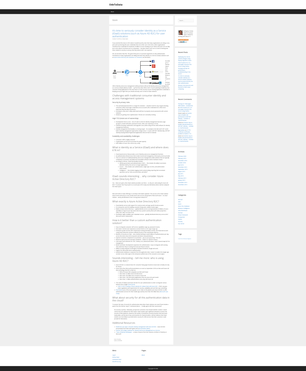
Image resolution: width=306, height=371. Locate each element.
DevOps (180, 212)
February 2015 (182, 178)
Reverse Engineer (187, 238)
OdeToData (115, 4)
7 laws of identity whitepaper (124, 332)
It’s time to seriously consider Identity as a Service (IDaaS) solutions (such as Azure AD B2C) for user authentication (139, 33)
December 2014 (182, 182)
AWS (179, 202)
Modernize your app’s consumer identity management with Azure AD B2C (136, 327)
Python (180, 219)
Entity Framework (183, 215)
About (112, 11)
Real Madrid (119, 290)
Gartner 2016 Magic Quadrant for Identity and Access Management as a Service (138, 330)
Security (119, 339)
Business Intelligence (184, 208)
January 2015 (181, 180)
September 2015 (183, 169)
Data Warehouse (182, 210)
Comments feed (116, 359)
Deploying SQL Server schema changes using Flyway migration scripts (184, 58)
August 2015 (181, 171)
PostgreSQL (181, 217)
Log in (114, 355)
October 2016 (182, 162)
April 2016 (181, 165)
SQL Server (181, 223)
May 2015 (181, 176)
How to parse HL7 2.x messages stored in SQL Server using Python (185, 64)
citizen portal (131, 284)
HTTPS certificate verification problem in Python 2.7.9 (184, 131)
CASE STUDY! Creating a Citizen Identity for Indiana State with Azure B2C (138, 286)
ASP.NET (180, 199)
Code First (180, 238)
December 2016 (182, 160)
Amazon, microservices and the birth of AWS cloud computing (185, 87)
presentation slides (144, 328)
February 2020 (182, 156)
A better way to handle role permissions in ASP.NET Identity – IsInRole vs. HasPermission (185, 116)
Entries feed (115, 357)
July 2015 (180, 173)
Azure (115, 339)
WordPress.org (116, 361)
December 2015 (182, 167)
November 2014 (182, 184)
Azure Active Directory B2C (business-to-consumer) (128, 57)
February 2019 (182, 158)
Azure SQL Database (183, 206)
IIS (183, 238)
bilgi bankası (181, 130)
